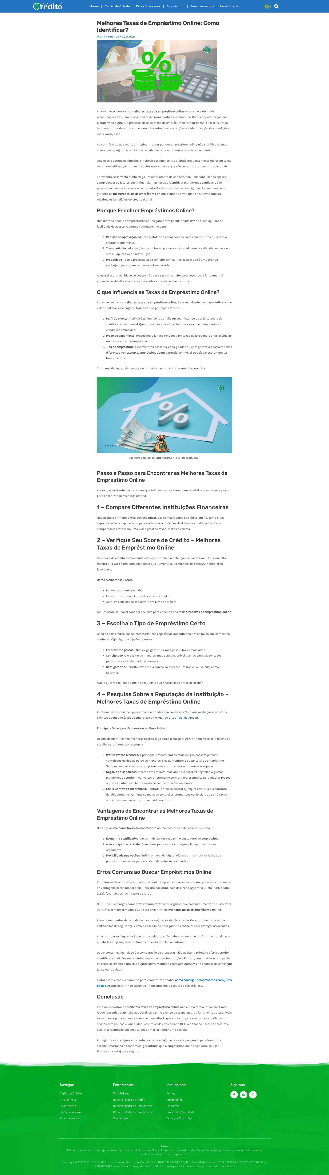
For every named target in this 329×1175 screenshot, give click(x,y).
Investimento (229, 6)
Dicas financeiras (148, 6)
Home (94, 6)
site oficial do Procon (183, 717)
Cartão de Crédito (117, 6)
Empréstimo (175, 6)
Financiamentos (202, 6)
